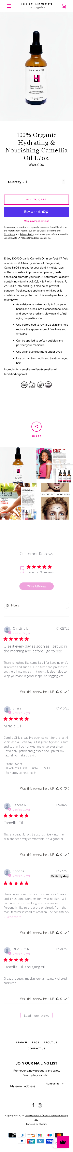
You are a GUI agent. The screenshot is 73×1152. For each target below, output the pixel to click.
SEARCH (21, 1042)
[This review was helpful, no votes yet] (57, 692)
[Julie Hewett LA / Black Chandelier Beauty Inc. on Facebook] (33, 1105)
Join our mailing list (36, 1063)
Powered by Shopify (36, 1124)
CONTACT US (36, 1048)
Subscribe (52, 1083)
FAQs (35, 1042)
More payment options (36, 221)
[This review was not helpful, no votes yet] (65, 692)
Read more (13, 917)
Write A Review (36, 586)
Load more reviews (36, 1016)
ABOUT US (50, 1042)
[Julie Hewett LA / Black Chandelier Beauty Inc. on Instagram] (40, 1105)
